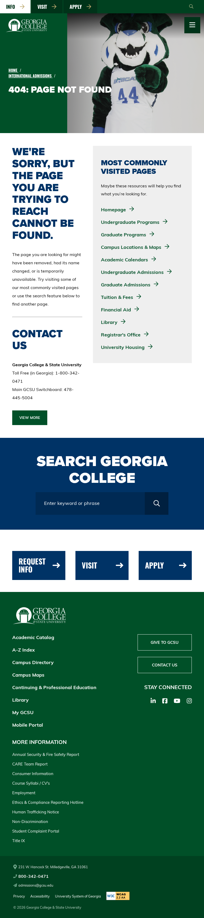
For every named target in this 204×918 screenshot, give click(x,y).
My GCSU (22, 712)
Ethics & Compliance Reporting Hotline (47, 802)
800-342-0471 (33, 876)
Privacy (19, 896)
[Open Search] (191, 6)
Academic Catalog (33, 637)
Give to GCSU (164, 642)
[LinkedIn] (153, 701)
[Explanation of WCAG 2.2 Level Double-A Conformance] (118, 896)
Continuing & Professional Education (54, 687)
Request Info (32, 565)
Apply (77, 6)
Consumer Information (32, 773)
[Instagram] (189, 701)
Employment (23, 792)
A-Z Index (23, 650)
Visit (43, 6)
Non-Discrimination (30, 821)
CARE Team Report (30, 764)
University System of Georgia (78, 896)
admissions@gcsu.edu (35, 885)
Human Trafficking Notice (35, 811)
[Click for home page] (26, 31)
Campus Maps (28, 675)
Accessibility (40, 896)
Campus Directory (33, 662)
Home (13, 70)
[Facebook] (164, 701)
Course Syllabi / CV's (31, 783)
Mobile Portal (27, 725)
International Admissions (30, 76)
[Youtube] (177, 701)
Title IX (18, 840)
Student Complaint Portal (35, 831)
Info (12, 6)
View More (29, 417)
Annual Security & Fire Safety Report (45, 754)
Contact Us (164, 665)
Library (20, 700)
